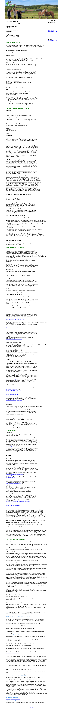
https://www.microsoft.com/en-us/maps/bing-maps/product (14, 505)
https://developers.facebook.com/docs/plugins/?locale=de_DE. (15, 319)
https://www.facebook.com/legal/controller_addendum (14, 379)
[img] (31, 9)
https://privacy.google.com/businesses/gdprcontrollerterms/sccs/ (15, 475)
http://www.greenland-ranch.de (52, 40)
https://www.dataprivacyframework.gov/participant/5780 (14, 452)
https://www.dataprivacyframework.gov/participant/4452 (14, 400)
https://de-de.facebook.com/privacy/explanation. (13, 327)
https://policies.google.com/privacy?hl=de (12, 477)
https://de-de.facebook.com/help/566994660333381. (13, 390)
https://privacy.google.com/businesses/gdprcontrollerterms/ (14, 474)
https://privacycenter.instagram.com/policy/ (12, 389)
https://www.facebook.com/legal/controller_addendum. (14, 339)
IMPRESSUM (31, 707)
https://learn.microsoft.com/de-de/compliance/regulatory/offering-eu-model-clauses (18, 501)
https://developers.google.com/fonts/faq (11, 446)
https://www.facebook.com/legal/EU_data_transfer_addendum (15, 388)
